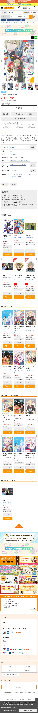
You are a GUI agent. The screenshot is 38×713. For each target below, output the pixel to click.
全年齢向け (4, 12)
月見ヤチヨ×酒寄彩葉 (19, 339)
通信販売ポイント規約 (31, 692)
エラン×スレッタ (7, 286)
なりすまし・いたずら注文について (26, 699)
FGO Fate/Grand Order (12, 603)
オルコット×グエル (30, 244)
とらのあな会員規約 (19, 692)
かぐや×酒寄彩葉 (7, 378)
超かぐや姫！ (6, 335)
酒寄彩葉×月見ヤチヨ (7, 337)
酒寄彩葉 (28, 339)
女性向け (34, 12)
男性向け (27, 12)
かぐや (32, 339)
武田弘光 (7, 607)
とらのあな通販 (4, 22)
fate (23, 20)
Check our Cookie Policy (10, 710)
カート (8, 254)
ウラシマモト (6, 239)
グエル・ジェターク (7, 247)
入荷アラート (33, 147)
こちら (16, 195)
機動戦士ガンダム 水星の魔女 (7, 246)
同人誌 (10, 22)
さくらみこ (8, 600)
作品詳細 (8, 432)
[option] (19, 61)
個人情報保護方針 (21, 696)
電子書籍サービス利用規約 (9, 696)
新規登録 (25, 8)
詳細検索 (34, 16)
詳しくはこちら (33, 657)
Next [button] (37, 61)
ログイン (30, 8)
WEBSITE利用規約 (8, 692)
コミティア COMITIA (11, 605)
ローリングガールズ (11, 601)
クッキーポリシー (31, 696)
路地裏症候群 (17, 238)
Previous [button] (1, 61)
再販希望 (19, 108)
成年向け (11, 12)
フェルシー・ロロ (18, 290)
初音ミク (3, 20)
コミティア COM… (12, 20)
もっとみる (33, 609)
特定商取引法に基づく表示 (11, 699)
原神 (20, 20)
